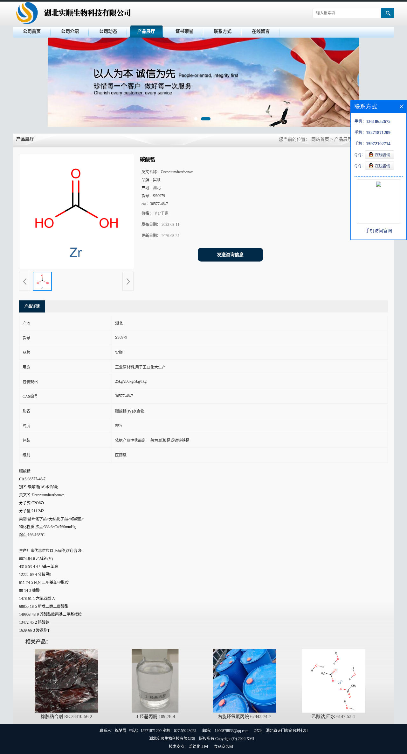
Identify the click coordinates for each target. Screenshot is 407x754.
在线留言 (261, 31)
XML (250, 738)
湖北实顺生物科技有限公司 (172, 738)
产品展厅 (146, 31)
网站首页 (320, 139)
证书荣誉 (184, 31)
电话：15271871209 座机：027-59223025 (162, 731)
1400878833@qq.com (231, 731)
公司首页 (32, 31)
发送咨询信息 (230, 254)
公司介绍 (70, 31)
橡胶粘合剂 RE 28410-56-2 (66, 716)
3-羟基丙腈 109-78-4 (155, 716)
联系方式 (222, 31)
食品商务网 (223, 746)
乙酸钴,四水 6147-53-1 (333, 716)
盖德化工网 (198, 746)
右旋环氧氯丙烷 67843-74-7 (244, 716)
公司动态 (108, 31)
